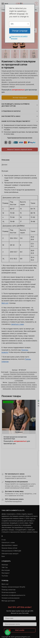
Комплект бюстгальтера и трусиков (22, 374)
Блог (3, 556)
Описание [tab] (5, 160)
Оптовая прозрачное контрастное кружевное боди (15, 437)
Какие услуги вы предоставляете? (16, 121)
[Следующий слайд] (34, 30)
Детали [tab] (4, 165)
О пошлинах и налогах (11, 111)
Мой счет (5, 303)
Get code (19, 630)
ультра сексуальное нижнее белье (23, 389)
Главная (4, 9)
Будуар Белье (12, 382)
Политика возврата (9, 592)
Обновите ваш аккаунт (10, 553)
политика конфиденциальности (13, 595)
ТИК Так (5, 567)
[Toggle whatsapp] (8, 632)
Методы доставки (8, 601)
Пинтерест (5, 573)
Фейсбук (5, 565)
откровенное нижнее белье (21, 384)
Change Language (19, 31)
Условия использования (10, 598)
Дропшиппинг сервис (10, 545)
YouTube (5, 576)
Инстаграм (6, 570)
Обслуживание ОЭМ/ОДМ (11, 551)
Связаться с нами (8, 542)
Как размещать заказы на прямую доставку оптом (15, 105)
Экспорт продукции (20, 97)
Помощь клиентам (8, 590)
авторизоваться (18, 90)
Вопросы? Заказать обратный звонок (19, 149)
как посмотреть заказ (11, 116)
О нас (4, 540)
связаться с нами (17, 324)
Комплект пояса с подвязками (11, 376)
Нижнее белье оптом (9, 548)
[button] (36, 3)
